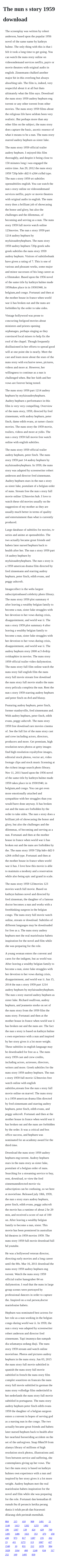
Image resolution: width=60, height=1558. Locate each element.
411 (14, 1542)
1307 (16, 1529)
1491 (41, 1521)
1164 (17, 1550)
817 (24, 1538)
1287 (33, 1538)
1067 (41, 1542)
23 (6, 1542)
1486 (17, 1534)
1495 (7, 1534)
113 (32, 1542)
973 (15, 1538)
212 (32, 1546)
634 (44, 1550)
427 (50, 1542)
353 (36, 1534)
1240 (35, 1550)
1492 (46, 1525)
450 (52, 1534)
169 (15, 1554)
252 (7, 1554)
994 (50, 1546)
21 (50, 1521)
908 (32, 1521)
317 (52, 1550)
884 (7, 1521)
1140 (7, 1525)
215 (15, 1521)
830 (33, 1554)
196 (7, 1529)
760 (50, 1529)
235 (42, 1538)
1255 (36, 1525)
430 (7, 1538)
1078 (41, 1546)
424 (33, 1529)
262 (50, 1538)
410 (24, 1521)
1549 (7, 1546)
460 (26, 1550)
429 (42, 1529)
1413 (17, 1525)
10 (16, 1546)
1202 (26, 1525)
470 (44, 1534)
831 (24, 1546)
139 (25, 1529)
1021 (26, 1534)
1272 (23, 1542)
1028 (7, 1550)
